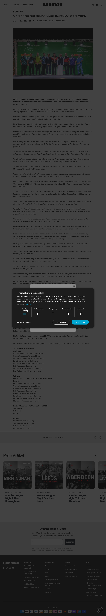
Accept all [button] (80, 322)
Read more (28, 304)
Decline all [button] (61, 322)
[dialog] (53, 308)
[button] (24, 322)
